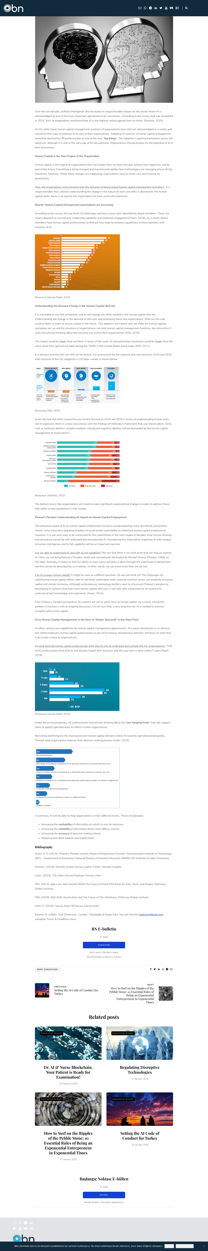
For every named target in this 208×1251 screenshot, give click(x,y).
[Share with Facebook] (151, 969)
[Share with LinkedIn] (159, 969)
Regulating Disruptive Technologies (140, 1070)
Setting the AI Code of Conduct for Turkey (139, 1136)
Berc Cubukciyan (47, 969)
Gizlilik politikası (184, 1246)
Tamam (169, 1246)
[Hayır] (204, 1246)
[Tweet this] (155, 969)
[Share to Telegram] (167, 969)
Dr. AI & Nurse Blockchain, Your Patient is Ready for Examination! (68, 1072)
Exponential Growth (51, 1033)
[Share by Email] (171, 969)
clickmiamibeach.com (151, 914)
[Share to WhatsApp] (163, 969)
